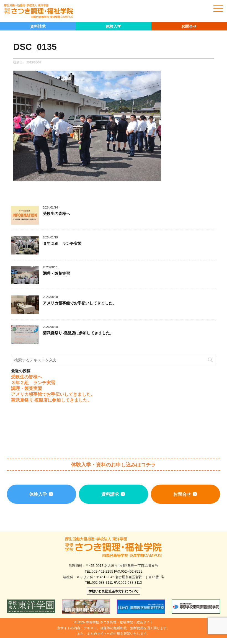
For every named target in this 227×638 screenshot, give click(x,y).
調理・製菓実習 (56, 273)
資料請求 (38, 26)
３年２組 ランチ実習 (62, 243)
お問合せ (189, 26)
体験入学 (113, 26)
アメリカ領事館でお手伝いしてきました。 (80, 303)
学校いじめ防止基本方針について (113, 591)
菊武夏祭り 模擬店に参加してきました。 (78, 333)
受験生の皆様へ (56, 213)
